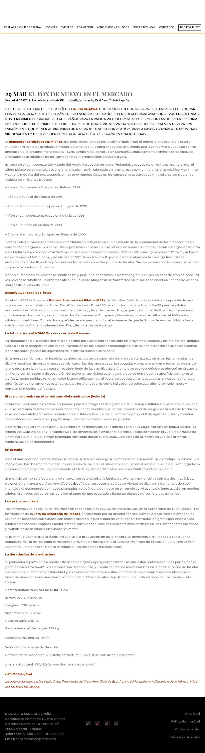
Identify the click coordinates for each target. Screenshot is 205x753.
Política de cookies (187, 729)
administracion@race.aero (36, 739)
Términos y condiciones (184, 737)
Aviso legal (192, 713)
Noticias (84, 100)
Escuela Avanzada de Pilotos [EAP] (55, 100)
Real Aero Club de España (112, 100)
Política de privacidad (185, 721)
